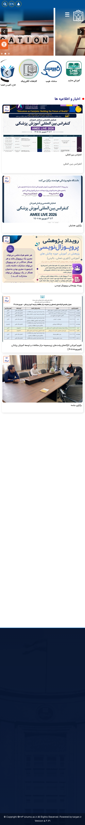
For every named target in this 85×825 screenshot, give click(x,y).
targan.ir (76, 817)
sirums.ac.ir (30, 817)
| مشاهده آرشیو (57, 560)
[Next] (7, 73)
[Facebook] (38, 478)
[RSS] (29, 478)
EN (11, 4)
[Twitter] (47, 478)
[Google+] (56, 478)
